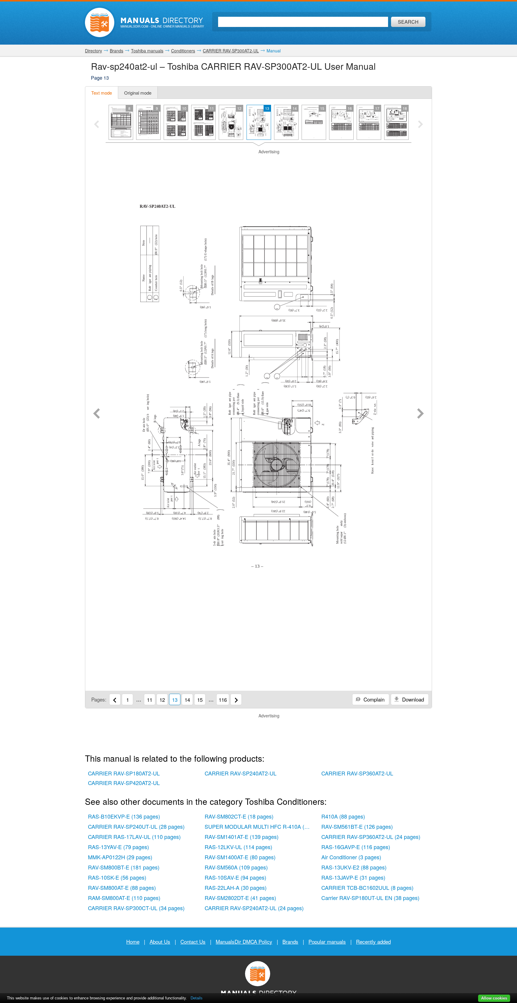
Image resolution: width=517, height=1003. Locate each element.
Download (412, 699)
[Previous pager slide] (96, 124)
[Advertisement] (258, 162)
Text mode (101, 93)
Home (132, 941)
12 (162, 699)
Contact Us (193, 941)
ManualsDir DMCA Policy (244, 941)
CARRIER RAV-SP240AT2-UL (240, 773)
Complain (373, 699)
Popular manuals (327, 941)
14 (187, 699)
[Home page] (99, 22)
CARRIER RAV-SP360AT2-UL (357, 773)
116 (223, 699)
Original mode (137, 93)
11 (149, 699)
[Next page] (420, 414)
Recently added (373, 941)
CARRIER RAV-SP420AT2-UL (124, 783)
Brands (290, 941)
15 (200, 699)
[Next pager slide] (420, 124)
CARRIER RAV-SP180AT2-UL (124, 773)
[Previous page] (96, 414)
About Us (160, 941)
